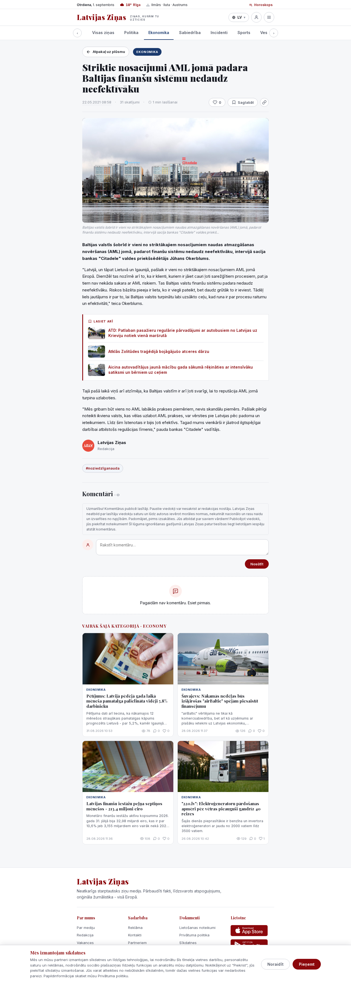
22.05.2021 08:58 (96, 102)
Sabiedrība (190, 32)
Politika (131, 32)
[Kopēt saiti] (264, 102)
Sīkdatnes (188, 942)
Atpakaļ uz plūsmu (109, 51)
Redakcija (85, 935)
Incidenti (219, 32)
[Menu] (269, 17)
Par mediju (86, 927)
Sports (243, 32)
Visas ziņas (103, 32)
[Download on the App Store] (249, 930)
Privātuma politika (194, 935)
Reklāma (135, 927)
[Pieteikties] (256, 17)
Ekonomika (158, 32)
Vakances (85, 942)
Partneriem (137, 942)
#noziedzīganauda (103, 468)
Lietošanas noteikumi (197, 927)
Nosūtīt (256, 564)
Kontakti (134, 935)
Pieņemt (307, 964)
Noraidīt (275, 964)
